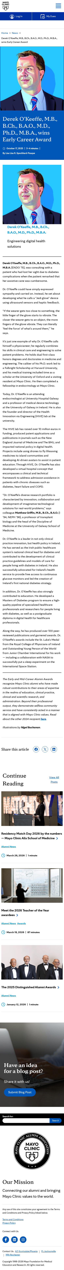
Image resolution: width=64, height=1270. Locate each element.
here (43, 719)
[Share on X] (45, 749)
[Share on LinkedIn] (54, 749)
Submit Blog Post (20, 1092)
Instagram (23, 1239)
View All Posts (54, 779)
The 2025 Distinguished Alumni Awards (28, 987)
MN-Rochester (13, 1254)
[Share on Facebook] (36, 749)
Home (4, 32)
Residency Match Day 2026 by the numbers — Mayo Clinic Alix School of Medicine (31, 836)
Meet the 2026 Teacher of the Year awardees (25, 912)
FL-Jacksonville (48, 1251)
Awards (21, 923)
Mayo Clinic (6, 6)
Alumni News (8, 846)
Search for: (7, 1116)
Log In (19, 16)
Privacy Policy (9, 1223)
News (15, 32)
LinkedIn (14, 1239)
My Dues (51, 16)
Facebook (5, 1239)
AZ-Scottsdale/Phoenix (26, 1251)
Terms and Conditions (12, 1219)
